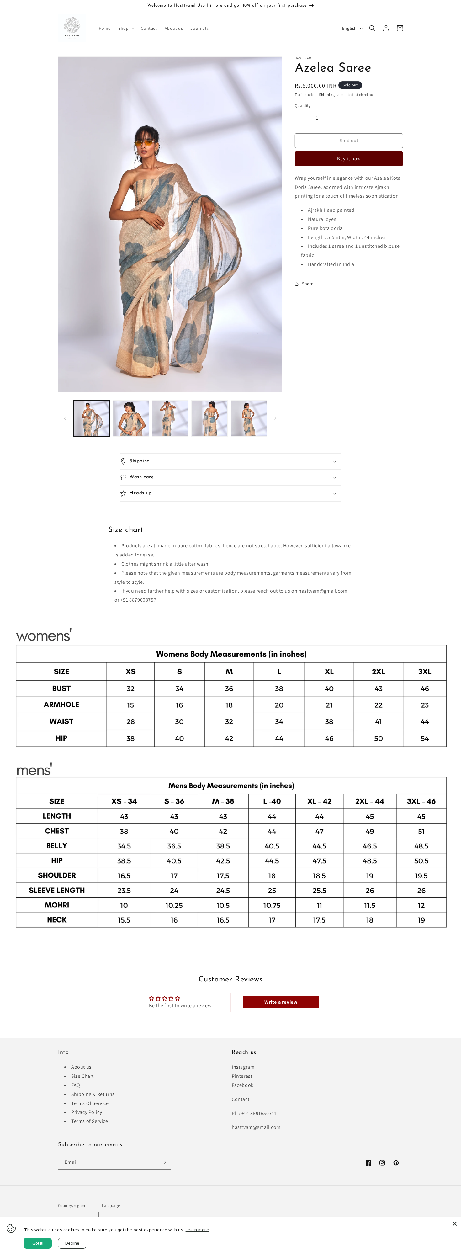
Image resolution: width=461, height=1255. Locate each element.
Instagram (243, 1067)
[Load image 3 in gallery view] (170, 418)
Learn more (197, 1229)
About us (81, 1067)
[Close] (455, 1223)
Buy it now (349, 159)
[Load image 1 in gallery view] (91, 418)
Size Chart (82, 1076)
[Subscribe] (164, 1162)
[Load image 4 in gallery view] (209, 418)
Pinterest (242, 1076)
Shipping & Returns (93, 1094)
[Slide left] (65, 418)
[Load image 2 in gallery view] (131, 418)
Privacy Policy (86, 1112)
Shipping (327, 94)
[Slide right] (275, 418)
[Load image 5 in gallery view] (249, 418)
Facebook (243, 1085)
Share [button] (308, 283)
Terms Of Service (90, 1103)
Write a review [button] (280, 1001)
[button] (125, 28)
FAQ (75, 1085)
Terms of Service (89, 1121)
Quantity (302, 105)
